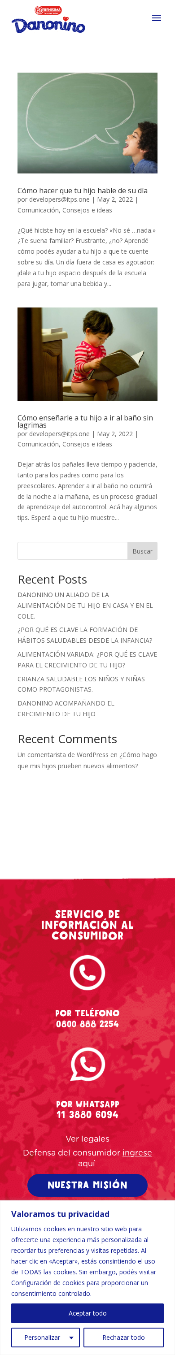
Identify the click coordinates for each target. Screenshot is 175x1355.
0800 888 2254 (87, 1024)
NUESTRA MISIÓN (87, 1185)
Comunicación (38, 210)
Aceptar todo (88, 1313)
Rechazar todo (123, 1337)
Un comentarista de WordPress (63, 754)
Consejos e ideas (87, 210)
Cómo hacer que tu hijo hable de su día (83, 190)
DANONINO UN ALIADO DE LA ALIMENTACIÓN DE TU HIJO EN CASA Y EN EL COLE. (85, 605)
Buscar (142, 551)
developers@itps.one (59, 199)
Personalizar (42, 1337)
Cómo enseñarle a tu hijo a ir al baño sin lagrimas (85, 421)
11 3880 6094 (88, 1114)
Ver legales (87, 1139)
